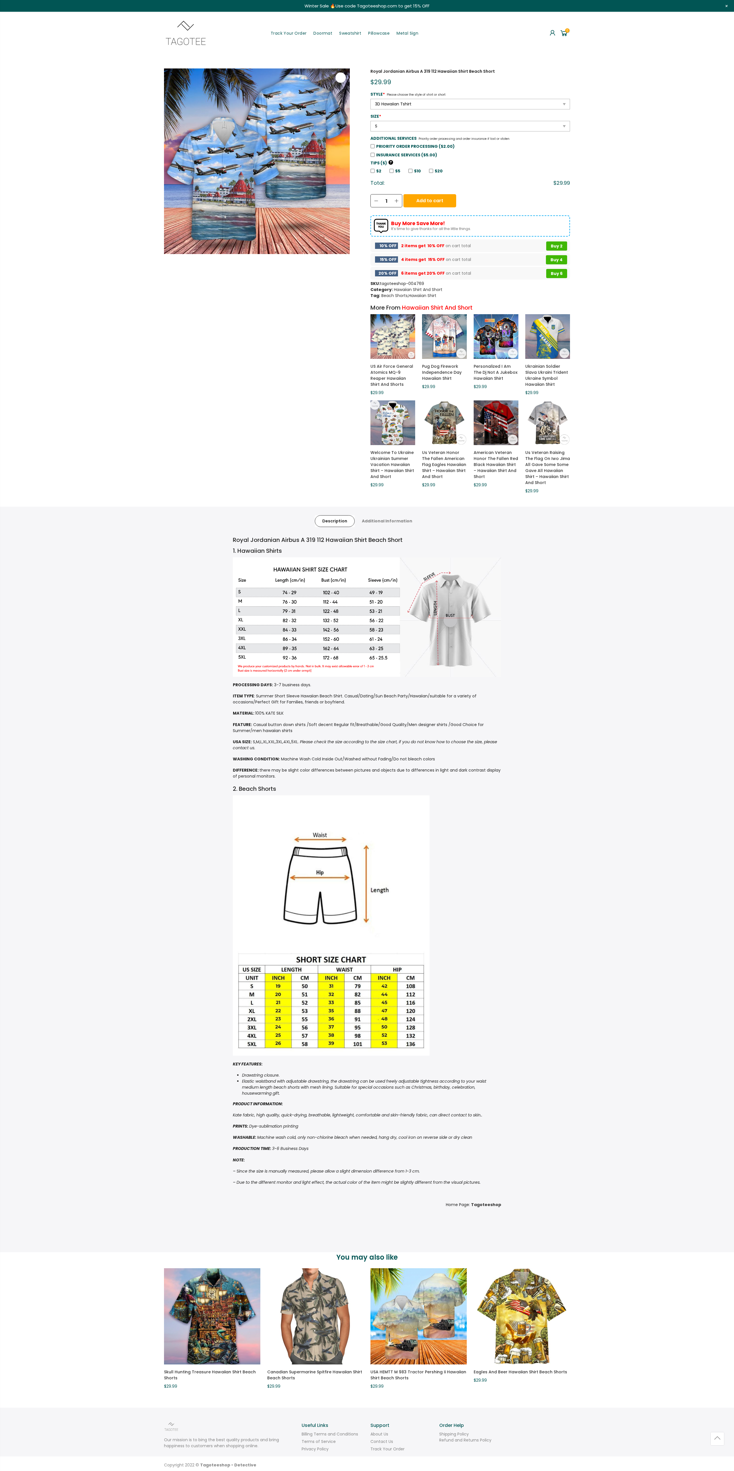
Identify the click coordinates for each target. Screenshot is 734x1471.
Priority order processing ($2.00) (415, 146)
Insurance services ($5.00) (406, 155)
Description (334, 521)
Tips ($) (381, 163)
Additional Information (387, 521)
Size (375, 116)
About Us (379, 1434)
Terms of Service (319, 1441)
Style (377, 94)
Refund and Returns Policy (465, 1440)
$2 (378, 171)
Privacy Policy (315, 1449)
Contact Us (381, 1441)
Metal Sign (407, 33)
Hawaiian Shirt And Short (418, 289)
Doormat (322, 33)
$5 (397, 171)
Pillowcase (379, 33)
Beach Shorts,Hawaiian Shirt (408, 295)
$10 (417, 171)
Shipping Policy (454, 1434)
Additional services (393, 138)
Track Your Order (289, 33)
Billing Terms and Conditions (330, 1434)
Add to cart (429, 200)
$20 (439, 171)
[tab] (335, 521)
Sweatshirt (350, 33)
